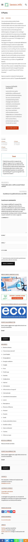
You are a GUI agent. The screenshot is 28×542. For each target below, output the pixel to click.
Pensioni (5, 410)
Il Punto (4, 13)
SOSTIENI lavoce (12, 128)
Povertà (5, 414)
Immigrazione (6, 379)
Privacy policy (5, 493)
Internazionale (6, 393)
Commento (5, 217)
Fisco (4, 368)
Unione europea (7, 435)
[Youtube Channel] (14, 511)
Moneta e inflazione (8, 407)
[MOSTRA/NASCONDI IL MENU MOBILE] (2, 5)
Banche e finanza (7, 347)
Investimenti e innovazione (9, 396)
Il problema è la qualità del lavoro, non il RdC (15, 193)
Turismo (5, 431)
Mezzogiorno (6, 403)
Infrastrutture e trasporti (9, 389)
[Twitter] (5, 511)
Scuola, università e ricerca (9, 421)
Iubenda (3, 530)
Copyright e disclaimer (7, 491)
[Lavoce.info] (14, 4)
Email (3, 242)
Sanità (4, 417)
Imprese (5, 382)
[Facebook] (3, 511)
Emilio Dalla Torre (6, 531)
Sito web (4, 250)
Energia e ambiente (8, 361)
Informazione (6, 386)
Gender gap (6, 372)
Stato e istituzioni (7, 428)
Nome (3, 235)
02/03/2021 (8, 18)
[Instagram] (8, 511)
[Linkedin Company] (11, 511)
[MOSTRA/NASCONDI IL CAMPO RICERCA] (26, 5)
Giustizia (5, 375)
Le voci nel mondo (6, 520)
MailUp (3, 528)
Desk (2, 18)
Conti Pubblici (6, 354)
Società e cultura (7, 424)
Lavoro (5, 400)
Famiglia (5, 365)
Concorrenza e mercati (9, 351)
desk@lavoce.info (5, 483)
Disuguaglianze (6, 358)
